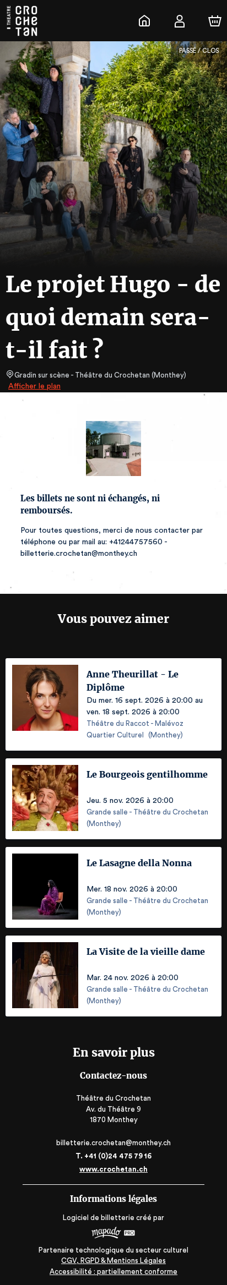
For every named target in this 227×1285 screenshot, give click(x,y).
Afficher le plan (34, 386)
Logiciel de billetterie (98, 1217)
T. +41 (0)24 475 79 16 (113, 1156)
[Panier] (214, 21)
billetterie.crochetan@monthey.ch (113, 1142)
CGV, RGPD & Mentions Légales (113, 1260)
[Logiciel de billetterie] (113, 1234)
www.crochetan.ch (113, 1169)
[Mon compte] (179, 21)
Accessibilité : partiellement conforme (113, 1271)
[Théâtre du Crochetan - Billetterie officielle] (144, 21)
